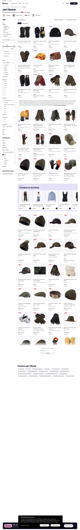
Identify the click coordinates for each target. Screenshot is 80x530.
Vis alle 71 (4, 114)
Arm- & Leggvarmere (7, 34)
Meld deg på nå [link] (68, 525)
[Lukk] (61, 517)
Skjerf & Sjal (5, 32)
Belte (4, 31)
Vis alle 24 (4, 166)
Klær (3, 22)
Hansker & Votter (6, 27)
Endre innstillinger (25, 525)
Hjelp (27, 3)
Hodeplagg (5, 26)
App (23, 3)
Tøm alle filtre (25, 23)
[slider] (3, 46)
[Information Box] (25, 20)
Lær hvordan (27, 12)
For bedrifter (9, 0)
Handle (19, 3)
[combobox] (59, 20)
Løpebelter (5, 29)
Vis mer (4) (5, 35)
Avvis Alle (44, 525)
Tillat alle (55, 525)
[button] (67, 3)
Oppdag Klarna (14, 3)
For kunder (4, 0)
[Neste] (75, 200)
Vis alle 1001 (4, 76)
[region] (40, 522)
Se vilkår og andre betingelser (59, 105)
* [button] (38, 70)
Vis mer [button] (47, 353)
